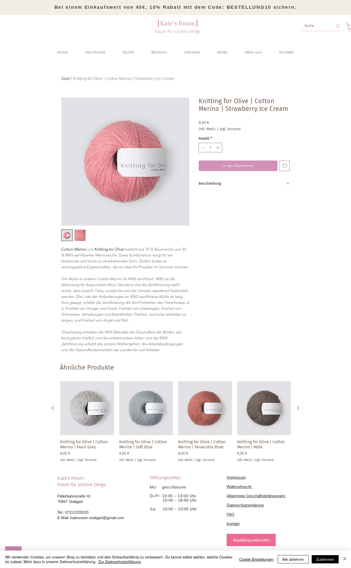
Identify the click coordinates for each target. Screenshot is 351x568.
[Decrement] (202, 147)
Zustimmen (325, 559)
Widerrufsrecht (239, 486)
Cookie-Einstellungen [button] (256, 559)
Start (65, 78)
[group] (175, 421)
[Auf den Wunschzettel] (285, 166)
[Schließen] (345, 559)
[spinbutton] (210, 147)
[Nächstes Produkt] (298, 408)
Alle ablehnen (293, 559)
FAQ (230, 514)
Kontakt (233, 523)
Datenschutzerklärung (245, 505)
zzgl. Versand (230, 129)
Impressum (236, 477)
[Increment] (218, 147)
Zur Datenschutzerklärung (119, 561)
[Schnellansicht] (87, 408)
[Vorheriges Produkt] (53, 408)
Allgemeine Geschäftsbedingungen (256, 496)
